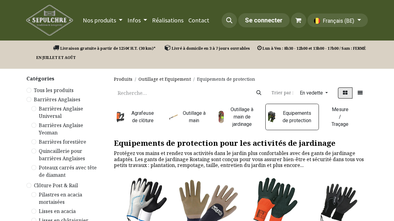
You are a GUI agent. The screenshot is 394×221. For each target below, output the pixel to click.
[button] (229, 20)
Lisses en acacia (57, 211)
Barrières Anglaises (57, 99)
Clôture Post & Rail (56, 185)
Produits (123, 79)
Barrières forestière (62, 141)
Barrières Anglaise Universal (61, 112)
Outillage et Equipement (165, 79)
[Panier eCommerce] (298, 20)
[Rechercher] (259, 93)
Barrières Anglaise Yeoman (61, 129)
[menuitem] (102, 20)
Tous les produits (54, 90)
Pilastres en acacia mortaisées (60, 198)
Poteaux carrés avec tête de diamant (68, 171)
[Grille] (345, 93)
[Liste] (360, 93)
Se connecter (264, 20)
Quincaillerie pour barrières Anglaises (62, 155)
